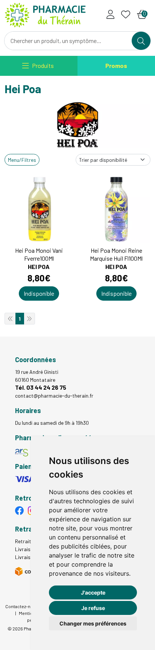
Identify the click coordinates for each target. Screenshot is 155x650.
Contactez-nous (21, 606)
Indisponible (39, 293)
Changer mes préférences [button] (92, 623)
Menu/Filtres (22, 160)
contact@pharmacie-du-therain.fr (54, 395)
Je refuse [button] (93, 608)
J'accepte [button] (93, 592)
